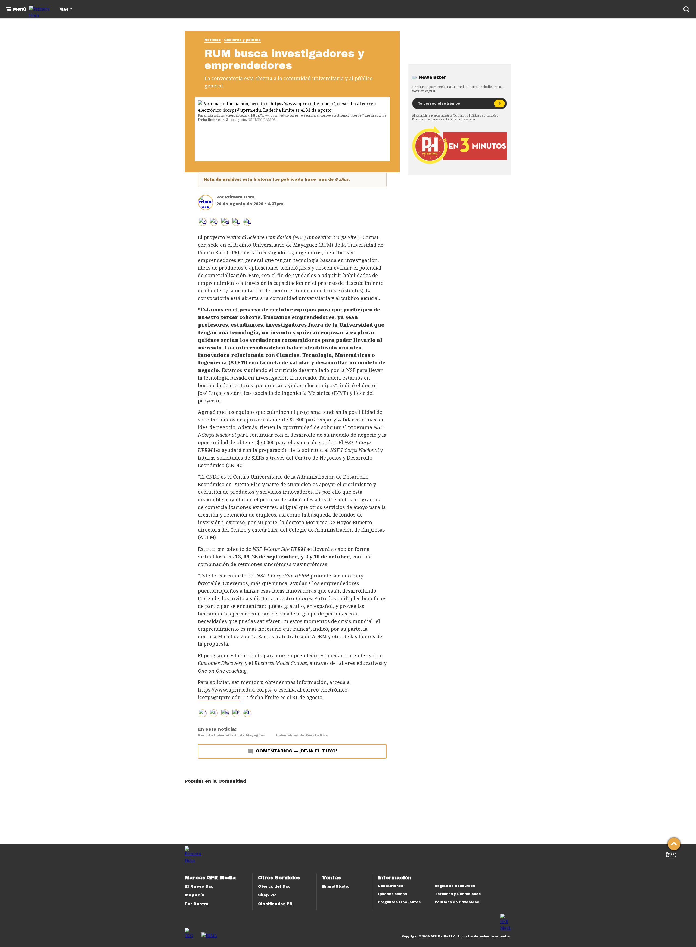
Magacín (194, 895)
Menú (19, 9)
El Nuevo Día (199, 887)
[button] (214, 222)
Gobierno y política (242, 40)
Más (64, 9)
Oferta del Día (274, 887)
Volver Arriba (671, 854)
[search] (686, 9)
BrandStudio (336, 887)
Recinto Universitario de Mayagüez (231, 735)
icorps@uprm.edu (219, 697)
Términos (459, 115)
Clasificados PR (275, 904)
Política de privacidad (483, 115)
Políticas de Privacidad (457, 902)
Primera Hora (240, 197)
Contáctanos (390, 886)
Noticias (212, 40)
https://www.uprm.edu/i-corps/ (234, 689)
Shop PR (267, 895)
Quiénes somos (392, 894)
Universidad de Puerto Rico (302, 735)
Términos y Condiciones (458, 894)
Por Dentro (197, 904)
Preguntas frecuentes (399, 902)
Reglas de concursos (455, 886)
